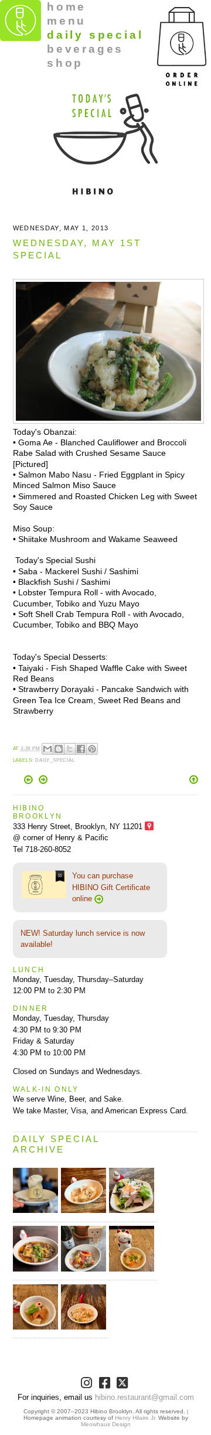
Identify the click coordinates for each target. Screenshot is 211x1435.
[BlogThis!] (58, 749)
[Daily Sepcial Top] (193, 780)
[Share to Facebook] (81, 749)
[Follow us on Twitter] (123, 1385)
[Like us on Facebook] (106, 1385)
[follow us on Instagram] (87, 1385)
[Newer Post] (29, 781)
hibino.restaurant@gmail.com (144, 1397)
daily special (95, 35)
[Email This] (47, 749)
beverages (85, 49)
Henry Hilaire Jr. (135, 1417)
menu (66, 21)
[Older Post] (43, 781)
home (66, 7)
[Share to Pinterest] (92, 749)
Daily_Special (55, 760)
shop (65, 63)
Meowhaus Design (106, 1424)
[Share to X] (70, 749)
